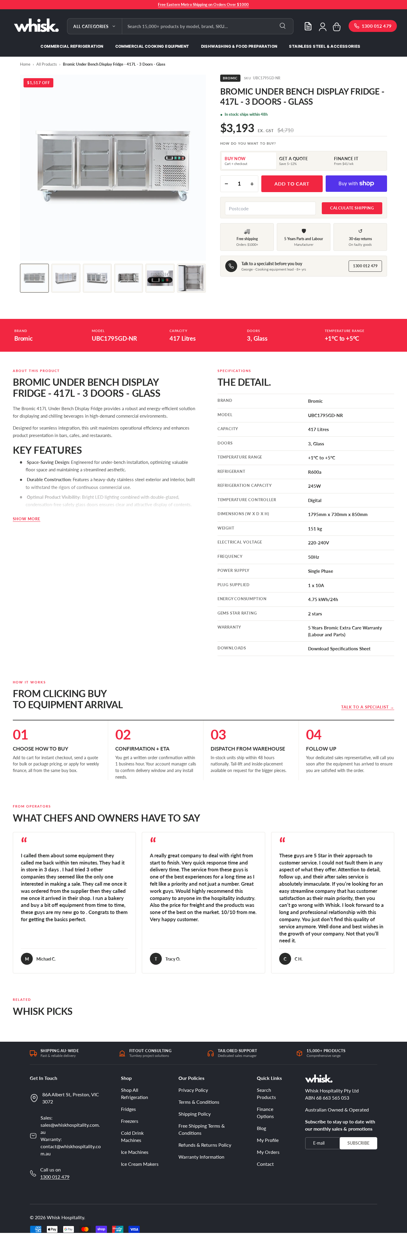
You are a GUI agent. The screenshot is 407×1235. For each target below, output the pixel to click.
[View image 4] (128, 278)
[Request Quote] (308, 26)
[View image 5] (159, 278)
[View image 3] (97, 278)
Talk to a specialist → (367, 707)
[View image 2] (65, 278)
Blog (261, 1128)
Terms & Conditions (198, 1102)
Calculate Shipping (352, 208)
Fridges (128, 1109)
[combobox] (207, 26)
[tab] (249, 160)
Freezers (129, 1121)
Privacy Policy (193, 1090)
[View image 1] (34, 278)
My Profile (268, 1140)
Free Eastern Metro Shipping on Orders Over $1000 (203, 4)
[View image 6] (191, 278)
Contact (265, 1164)
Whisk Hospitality (65, 1217)
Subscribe (358, 1142)
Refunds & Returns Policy (204, 1145)
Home (25, 64)
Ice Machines (134, 1152)
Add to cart (292, 183)
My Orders (268, 1152)
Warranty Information (201, 1157)
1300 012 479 (365, 266)
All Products (46, 64)
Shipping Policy (194, 1114)
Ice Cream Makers (140, 1164)
